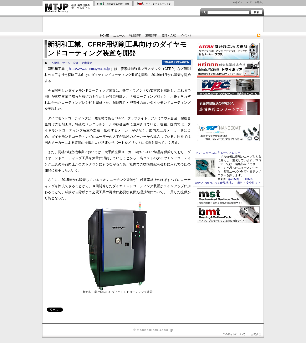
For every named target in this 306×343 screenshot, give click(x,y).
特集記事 (135, 35)
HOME (104, 35)
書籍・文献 (168, 35)
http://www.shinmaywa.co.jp (89, 69)
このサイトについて (241, 2)
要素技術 (86, 63)
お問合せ (259, 2)
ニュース (119, 35)
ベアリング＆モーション (158, 4)
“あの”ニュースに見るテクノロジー (217, 152)
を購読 (258, 35)
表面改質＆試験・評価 (118, 4)
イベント (186, 35)
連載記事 (151, 35)
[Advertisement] (153, 24)
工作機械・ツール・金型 (63, 63)
